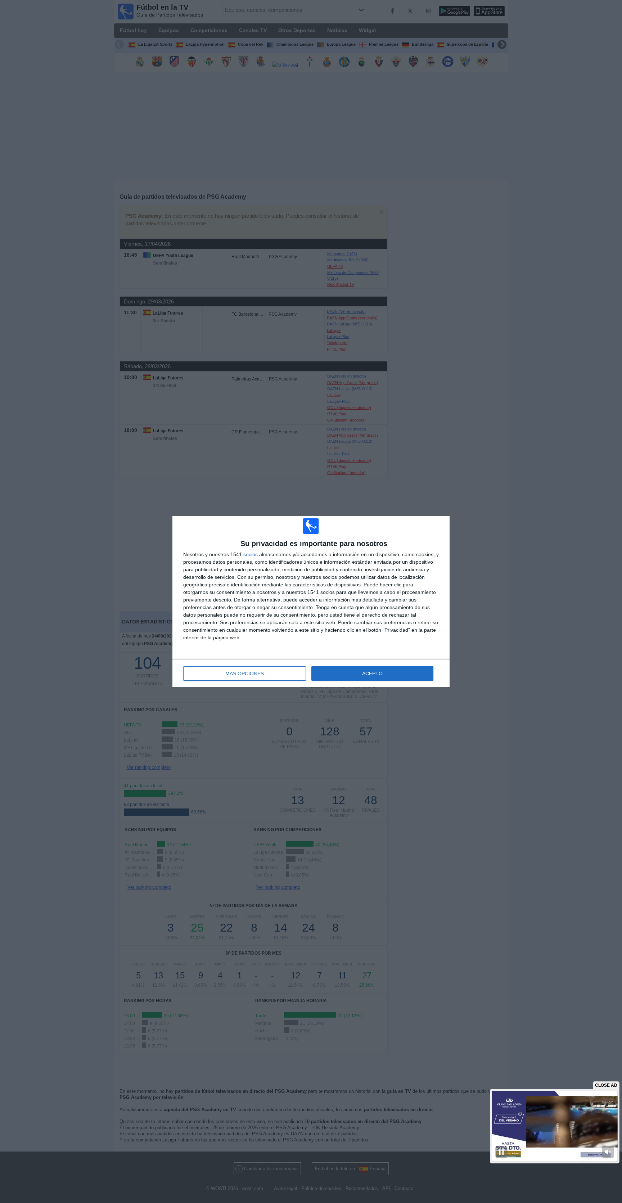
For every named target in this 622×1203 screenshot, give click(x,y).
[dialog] (311, 601)
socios (250, 554)
